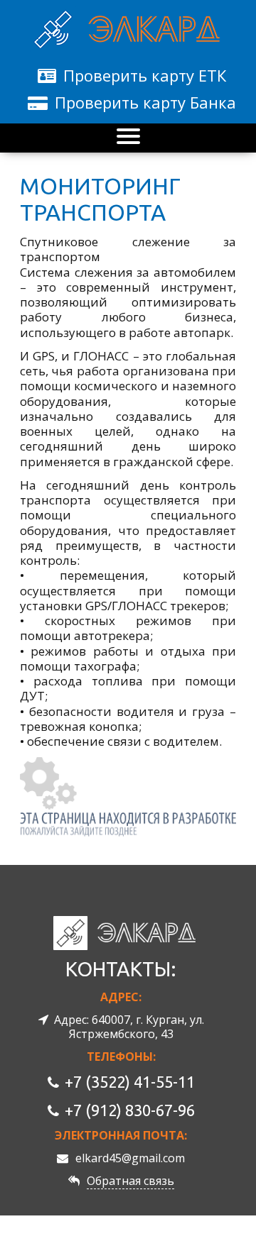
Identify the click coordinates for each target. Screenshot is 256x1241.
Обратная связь (130, 1180)
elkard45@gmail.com (130, 1158)
